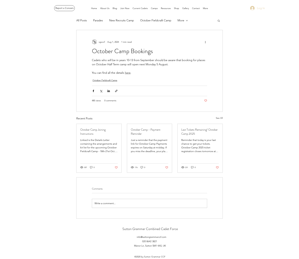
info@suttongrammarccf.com (151, 236)
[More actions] (205, 42)
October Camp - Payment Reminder (145, 132)
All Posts (81, 20)
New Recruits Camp (121, 20)
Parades (98, 20)
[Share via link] (116, 90)
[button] (218, 20)
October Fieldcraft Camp (155, 20)
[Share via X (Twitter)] (101, 90)
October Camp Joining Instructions (93, 132)
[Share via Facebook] (93, 90)
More (181, 20)
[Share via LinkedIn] (108, 90)
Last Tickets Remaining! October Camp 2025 (199, 132)
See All (219, 118)
